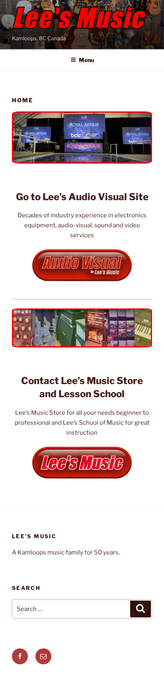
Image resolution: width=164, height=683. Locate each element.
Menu (86, 60)
